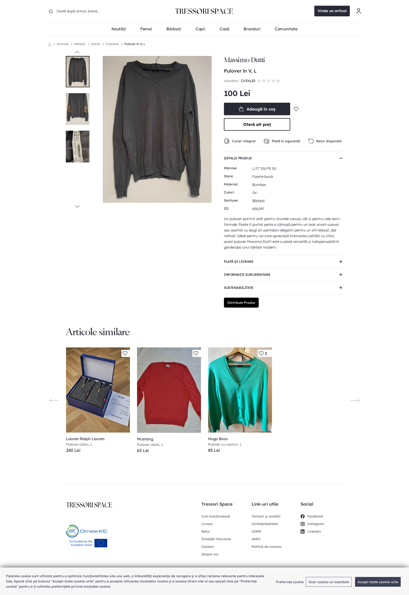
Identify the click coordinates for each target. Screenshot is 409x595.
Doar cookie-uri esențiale (328, 582)
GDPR (256, 531)
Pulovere (112, 44)
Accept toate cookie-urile (378, 582)
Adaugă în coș (261, 108)
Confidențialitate (265, 524)
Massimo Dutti (244, 60)
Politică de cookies (267, 546)
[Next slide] (355, 400)
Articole (63, 44)
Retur (205, 531)
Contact (207, 546)
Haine (95, 44)
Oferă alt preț (257, 124)
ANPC (256, 539)
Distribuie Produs (241, 302)
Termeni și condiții (266, 516)
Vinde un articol (332, 11)
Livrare (207, 524)
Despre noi (209, 554)
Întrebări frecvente (216, 539)
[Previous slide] (54, 400)
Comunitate (286, 28)
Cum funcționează (215, 516)
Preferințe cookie (290, 582)
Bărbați (79, 44)
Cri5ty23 (248, 80)
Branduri (252, 28)
